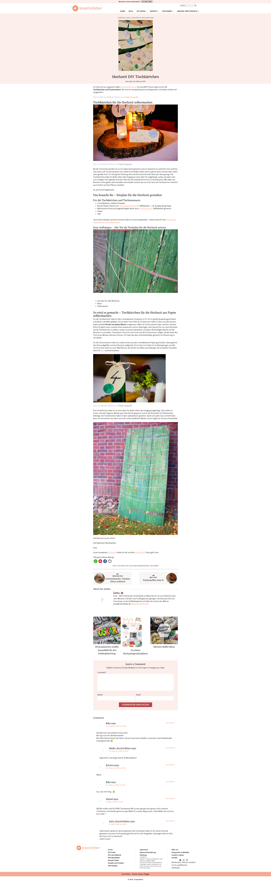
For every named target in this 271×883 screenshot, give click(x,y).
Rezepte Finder (113, 860)
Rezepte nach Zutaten (116, 863)
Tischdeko (154, 566)
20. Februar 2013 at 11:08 (116, 726)
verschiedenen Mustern (128, 206)
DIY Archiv (112, 553)
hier (102, 351)
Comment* (101, 673)
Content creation (178, 855)
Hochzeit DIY (140, 553)
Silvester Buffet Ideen (164, 646)
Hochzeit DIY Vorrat (129, 87)
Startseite (122, 18)
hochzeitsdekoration (139, 566)
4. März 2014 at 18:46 (117, 824)
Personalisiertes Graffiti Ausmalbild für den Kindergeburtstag (107, 650)
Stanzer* (146, 209)
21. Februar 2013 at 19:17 (118, 751)
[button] (95, 561)
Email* (138, 695)
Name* (100, 695)
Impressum (144, 850)
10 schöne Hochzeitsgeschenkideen (135, 652)
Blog (129, 18)
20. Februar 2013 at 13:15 (116, 768)
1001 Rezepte (112, 866)
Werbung (143, 855)
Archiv (110, 850)
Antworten (170, 723)
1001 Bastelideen (114, 858)
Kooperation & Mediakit (180, 852)
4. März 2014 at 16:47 (114, 802)
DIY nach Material (114, 855)
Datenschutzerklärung (148, 852)
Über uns (175, 850)
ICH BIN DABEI (147, 2)
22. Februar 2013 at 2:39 (115, 785)
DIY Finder (112, 852)
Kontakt (174, 858)
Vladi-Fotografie (131, 97)
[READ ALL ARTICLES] (140, 604)
